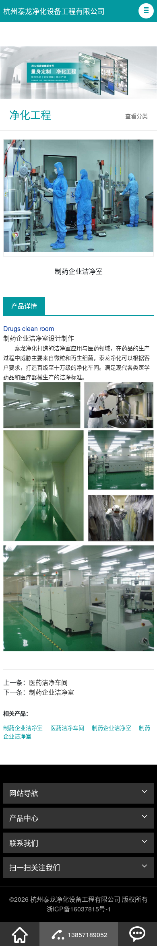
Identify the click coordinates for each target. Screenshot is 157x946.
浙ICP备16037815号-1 (78, 908)
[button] (146, 11)
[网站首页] (20, 934)
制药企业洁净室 (51, 692)
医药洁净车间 (48, 682)
